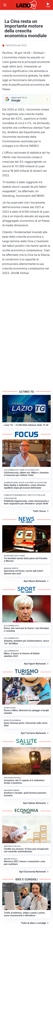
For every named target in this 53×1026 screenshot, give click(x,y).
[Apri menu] (5, 5)
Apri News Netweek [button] (35, 581)
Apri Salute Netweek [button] (34, 803)
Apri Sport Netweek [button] (35, 663)
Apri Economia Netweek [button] (32, 871)
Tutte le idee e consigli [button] (33, 923)
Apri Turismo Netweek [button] (33, 733)
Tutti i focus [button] (39, 511)
